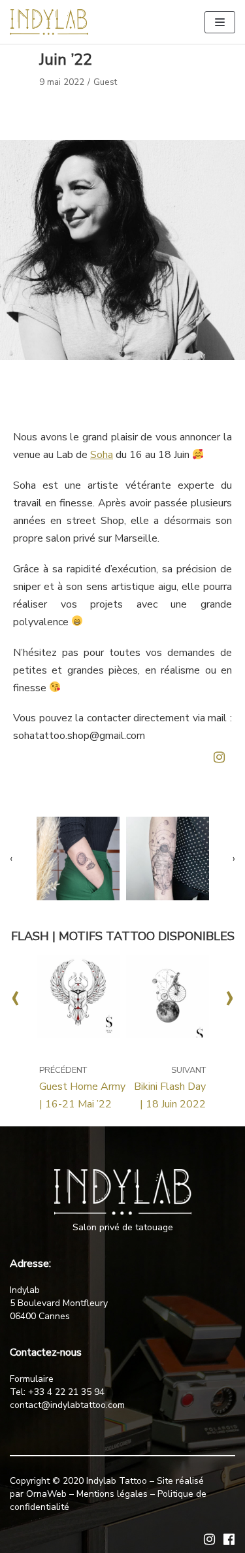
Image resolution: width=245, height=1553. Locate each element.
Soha (101, 455)
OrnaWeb (46, 1494)
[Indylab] (49, 22)
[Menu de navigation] (219, 22)
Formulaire (32, 1379)
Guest (105, 82)
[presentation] (23, 858)
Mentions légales (112, 1494)
